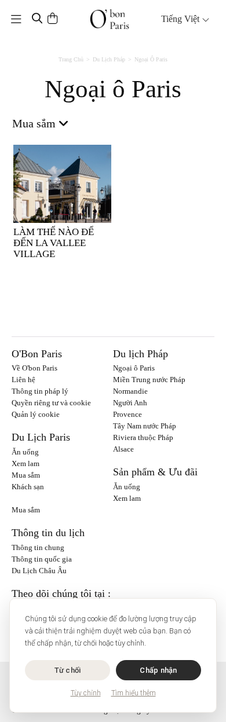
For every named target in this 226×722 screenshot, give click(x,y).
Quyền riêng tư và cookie (51, 402)
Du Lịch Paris (41, 437)
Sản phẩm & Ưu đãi (155, 472)
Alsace (123, 449)
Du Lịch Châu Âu (39, 570)
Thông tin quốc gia (42, 559)
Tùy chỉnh (86, 693)
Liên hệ (23, 379)
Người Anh (130, 402)
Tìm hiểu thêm (133, 693)
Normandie (130, 391)
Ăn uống (25, 452)
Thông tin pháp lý (40, 391)
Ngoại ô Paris (134, 368)
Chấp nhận (158, 670)
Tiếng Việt (181, 19)
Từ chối (67, 670)
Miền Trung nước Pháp (149, 379)
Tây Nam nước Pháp (144, 426)
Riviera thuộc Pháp (143, 437)
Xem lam (25, 463)
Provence (127, 414)
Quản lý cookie (36, 414)
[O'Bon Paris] (110, 19)
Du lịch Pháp (109, 59)
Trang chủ (71, 59)
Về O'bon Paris (34, 368)
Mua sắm (26, 475)
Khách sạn (28, 486)
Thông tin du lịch (48, 532)
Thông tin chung (38, 547)
